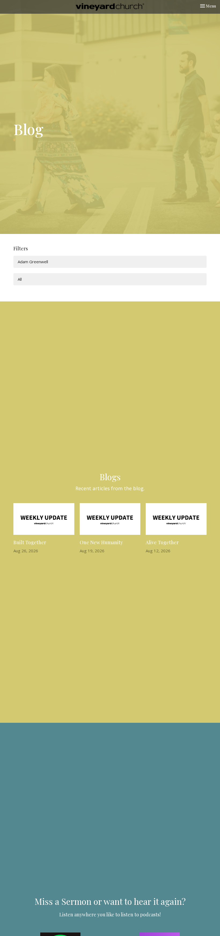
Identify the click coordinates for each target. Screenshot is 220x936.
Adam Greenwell (33, 261)
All (20, 279)
